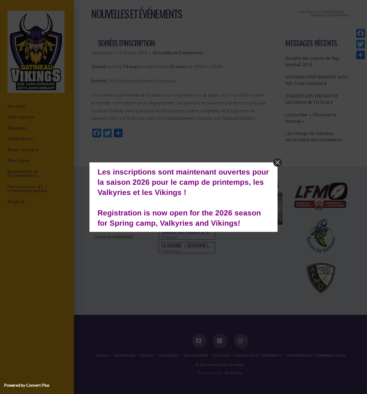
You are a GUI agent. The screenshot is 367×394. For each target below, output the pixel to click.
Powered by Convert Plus (26, 385)
